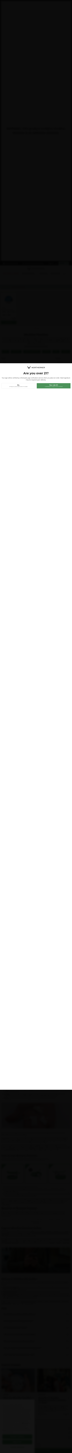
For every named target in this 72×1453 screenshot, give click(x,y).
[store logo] (36, 367)
